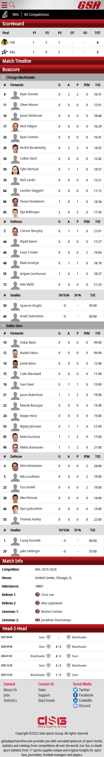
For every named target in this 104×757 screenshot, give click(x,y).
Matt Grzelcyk (29, 262)
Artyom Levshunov (33, 273)
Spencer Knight (31, 305)
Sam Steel (27, 384)
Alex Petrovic (28, 497)
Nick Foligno (28, 125)
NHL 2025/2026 (46, 569)
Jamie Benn (28, 363)
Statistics (10, 700)
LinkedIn (85, 700)
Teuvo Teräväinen (32, 201)
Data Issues (46, 700)
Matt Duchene (30, 436)
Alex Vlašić (27, 284)
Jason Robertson (31, 394)
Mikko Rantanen (31, 447)
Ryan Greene (29, 136)
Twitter (84, 689)
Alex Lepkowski (51, 602)
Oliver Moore (29, 104)
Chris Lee (47, 594)
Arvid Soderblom (31, 316)
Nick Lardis (27, 179)
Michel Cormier (51, 611)
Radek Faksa (29, 352)
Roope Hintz (28, 415)
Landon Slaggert (31, 190)
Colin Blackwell (30, 373)
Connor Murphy (31, 230)
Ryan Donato (29, 93)
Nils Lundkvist (29, 476)
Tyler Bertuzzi (29, 168)
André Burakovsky (33, 147)
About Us (10, 689)
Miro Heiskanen (31, 465)
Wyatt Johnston (30, 426)
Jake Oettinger (30, 550)
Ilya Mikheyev (29, 211)
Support (44, 695)
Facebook (86, 695)
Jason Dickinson (31, 115)
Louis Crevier (29, 252)
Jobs (7, 695)
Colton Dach (28, 158)
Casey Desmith (30, 540)
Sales (42, 689)
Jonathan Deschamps (56, 619)
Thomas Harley (30, 519)
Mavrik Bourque (31, 405)
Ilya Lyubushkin (31, 508)
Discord (84, 705)
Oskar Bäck (28, 342)
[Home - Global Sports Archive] (91, 4)
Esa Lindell (27, 486)
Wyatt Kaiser (28, 241)
